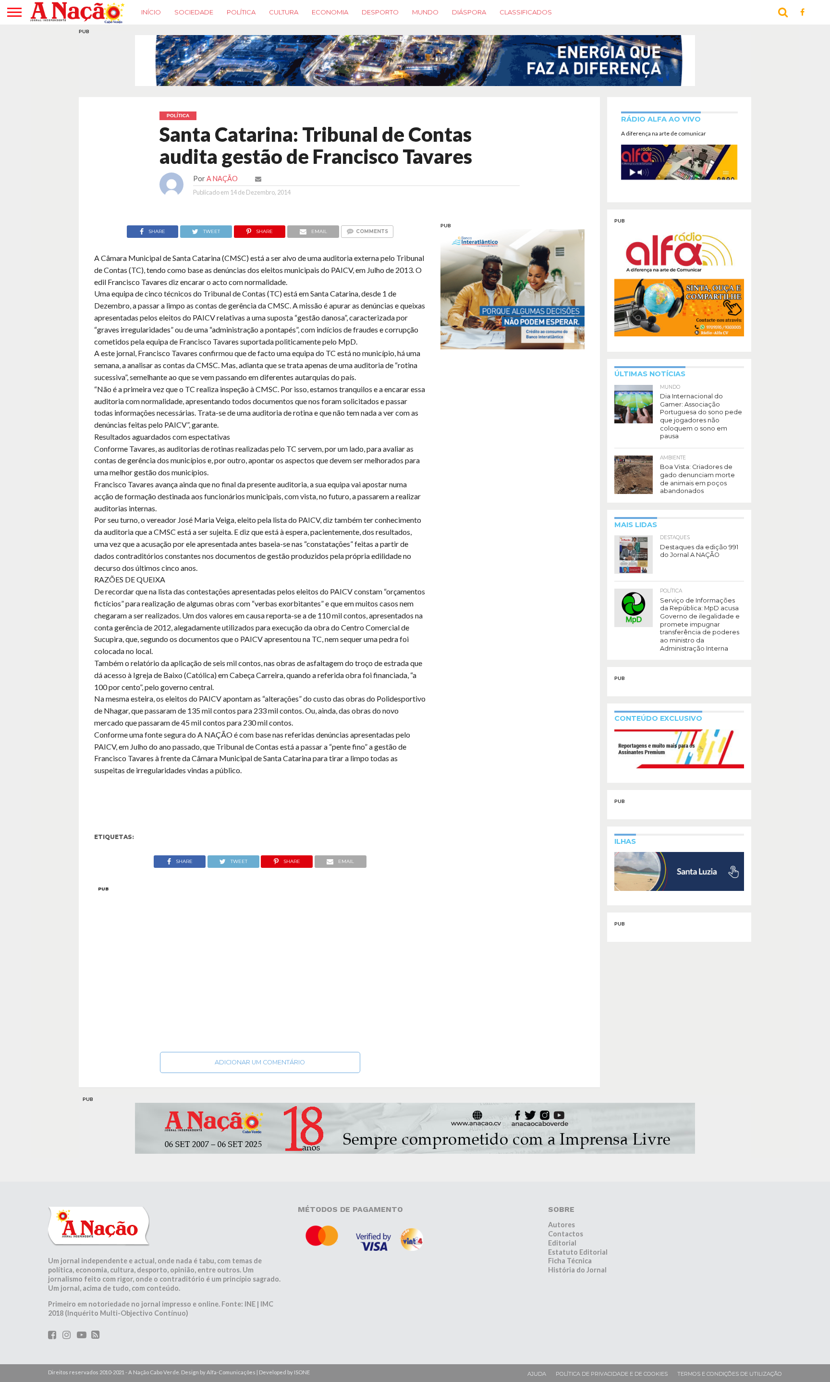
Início (151, 12)
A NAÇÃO (222, 178)
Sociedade (193, 12)
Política (241, 12)
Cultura (283, 12)
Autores (561, 1225)
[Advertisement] (260, 966)
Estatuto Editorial (578, 1252)
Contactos (565, 1234)
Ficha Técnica (570, 1261)
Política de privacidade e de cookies (612, 1373)
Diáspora (469, 12)
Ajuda (536, 1373)
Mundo (425, 12)
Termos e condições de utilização (729, 1373)
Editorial (562, 1243)
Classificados (526, 12)
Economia (330, 12)
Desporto (380, 12)
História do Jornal (577, 1270)
